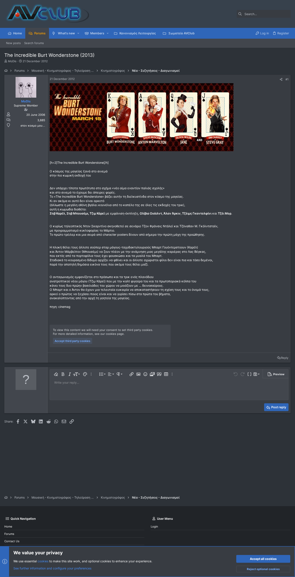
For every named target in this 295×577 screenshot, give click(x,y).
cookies (43, 561)
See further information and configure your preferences (52, 568)
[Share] (281, 79)
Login (154, 526)
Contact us (11, 541)
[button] (78, 33)
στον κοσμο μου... (33, 125)
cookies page (115, 333)
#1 (287, 79)
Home (8, 526)
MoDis (12, 61)
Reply (284, 357)
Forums (9, 534)
